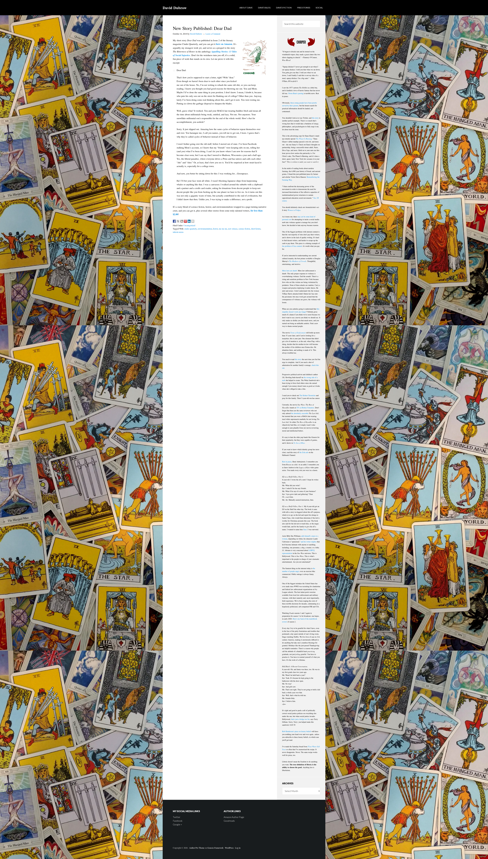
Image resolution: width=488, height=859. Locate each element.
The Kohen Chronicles (307, 395)
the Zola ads (303, 452)
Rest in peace (287, 461)
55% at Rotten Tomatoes (305, 407)
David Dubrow (175, 7)
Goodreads (229, 820)
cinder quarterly (190, 228)
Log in (237, 847)
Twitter (176, 817)
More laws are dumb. (289, 270)
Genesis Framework (215, 847)
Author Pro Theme (196, 847)
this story (315, 118)
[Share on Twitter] (178, 221)
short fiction (256, 228)
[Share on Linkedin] (189, 221)
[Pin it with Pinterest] (185, 221)
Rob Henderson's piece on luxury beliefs (296, 731)
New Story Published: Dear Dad (202, 28)
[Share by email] (192, 221)
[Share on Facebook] (174, 221)
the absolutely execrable (299, 413)
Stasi (305, 529)
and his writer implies (308, 541)
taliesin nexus (178, 232)
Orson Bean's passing (295, 93)
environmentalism (205, 228)
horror (215, 228)
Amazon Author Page (234, 817)
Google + (177, 824)
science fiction (244, 228)
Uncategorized (189, 225)
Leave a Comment (213, 33)
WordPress (229, 847)
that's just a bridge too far (300, 719)
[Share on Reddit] (181, 221)
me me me (223, 228)
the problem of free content (292, 246)
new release (233, 228)
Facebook (177, 820)
